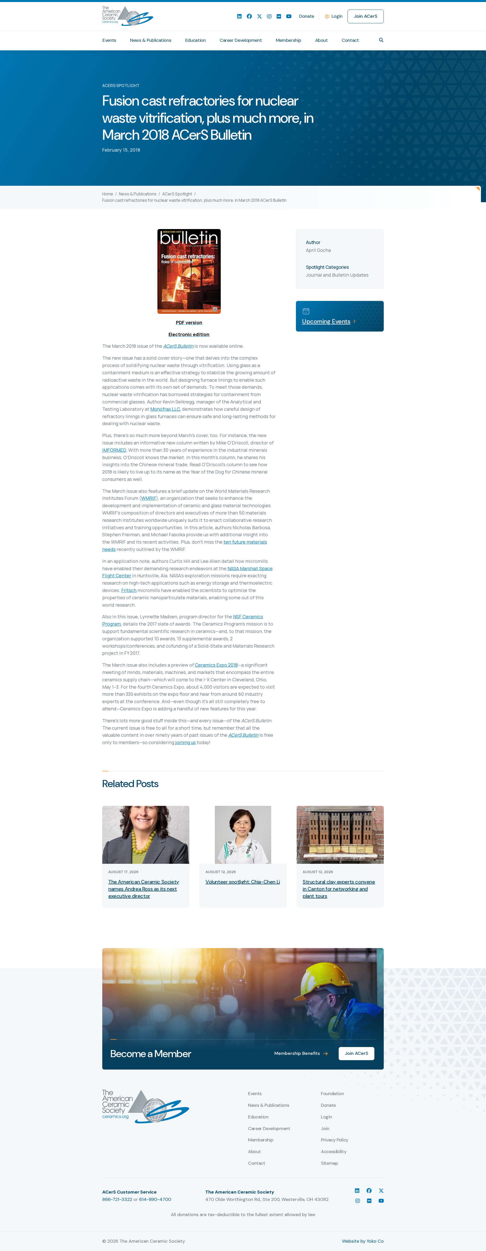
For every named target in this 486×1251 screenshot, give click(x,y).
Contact (350, 40)
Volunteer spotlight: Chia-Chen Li (243, 881)
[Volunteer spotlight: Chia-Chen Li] (243, 834)
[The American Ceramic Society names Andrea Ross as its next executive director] (145, 834)
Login (337, 16)
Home (107, 194)
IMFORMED (114, 450)
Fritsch (128, 590)
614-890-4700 (155, 1199)
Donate (306, 16)
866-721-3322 (117, 1199)
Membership (288, 40)
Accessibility (333, 1151)
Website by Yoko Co (363, 1241)
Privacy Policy (334, 1140)
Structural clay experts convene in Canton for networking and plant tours (339, 888)
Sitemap (329, 1163)
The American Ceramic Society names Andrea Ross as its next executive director (143, 888)
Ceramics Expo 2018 (216, 665)
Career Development (241, 40)
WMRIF (148, 498)
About (321, 40)
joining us (185, 742)
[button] (381, 40)
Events (109, 40)
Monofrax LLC (165, 409)
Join (325, 1128)
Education (195, 40)
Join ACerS (365, 16)
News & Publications (150, 40)
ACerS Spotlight (177, 194)
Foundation (332, 1093)
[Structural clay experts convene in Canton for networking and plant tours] (340, 834)
